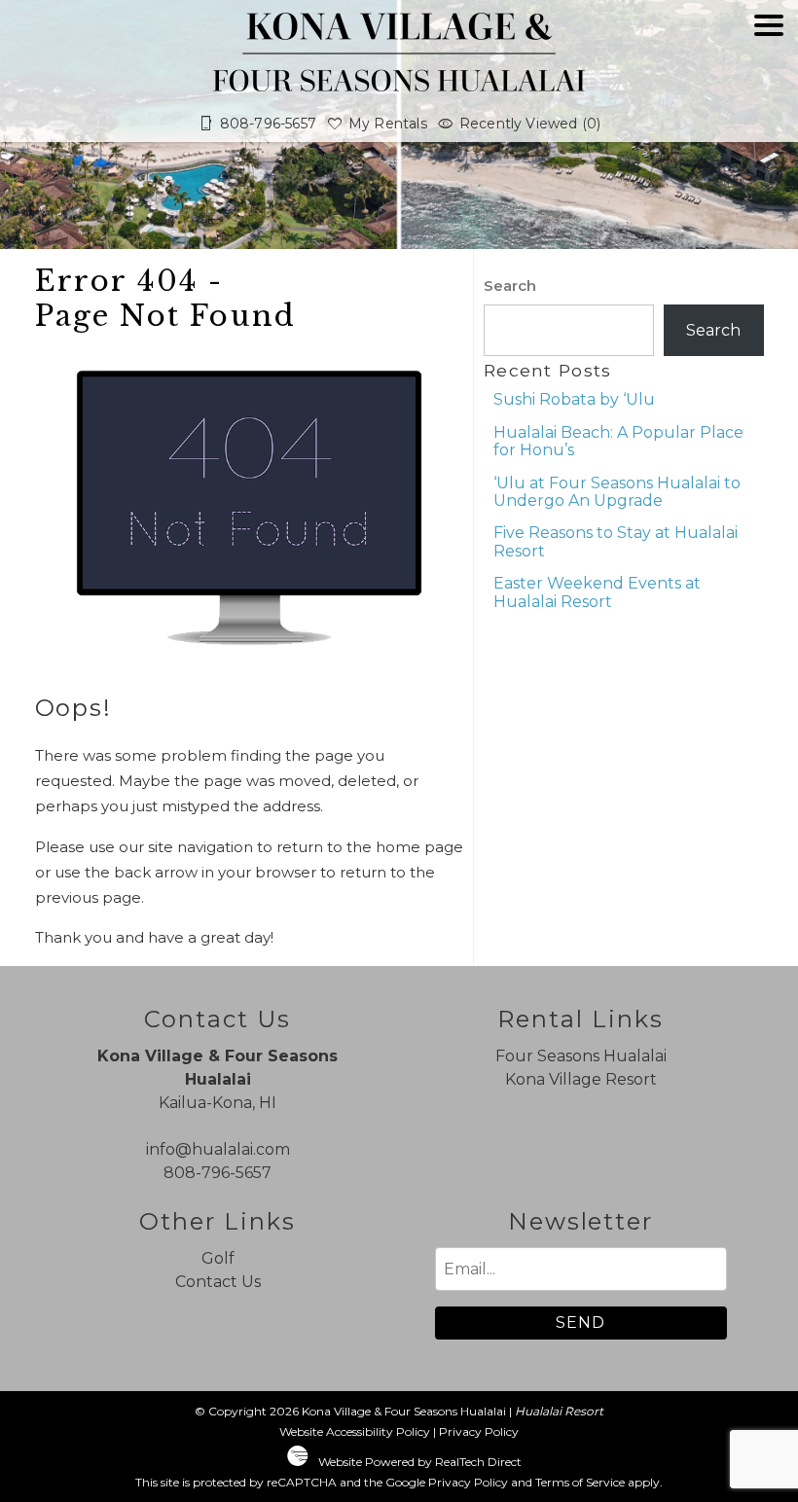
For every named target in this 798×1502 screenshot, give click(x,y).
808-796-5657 (217, 1172)
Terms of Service (580, 1482)
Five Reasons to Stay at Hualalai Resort (615, 541)
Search (510, 285)
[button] (769, 81)
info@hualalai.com (218, 1149)
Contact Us (218, 1281)
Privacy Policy (479, 1431)
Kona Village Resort (581, 1079)
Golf (218, 1258)
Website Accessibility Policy (354, 1431)
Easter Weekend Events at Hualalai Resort (597, 592)
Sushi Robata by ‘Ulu (574, 399)
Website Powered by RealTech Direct (420, 1461)
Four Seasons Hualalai (581, 1056)
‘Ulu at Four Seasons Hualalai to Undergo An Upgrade (617, 492)
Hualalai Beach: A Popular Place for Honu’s (618, 441)
